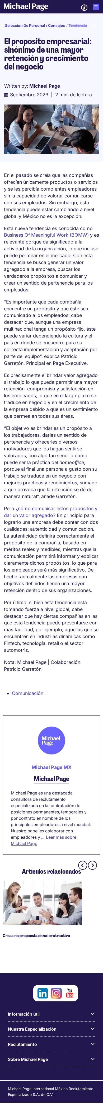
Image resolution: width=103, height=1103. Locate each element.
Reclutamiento (22, 1044)
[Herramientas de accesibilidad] (84, 7)
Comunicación (27, 693)
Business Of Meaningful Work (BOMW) (47, 235)
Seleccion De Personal (25, 25)
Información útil (24, 1014)
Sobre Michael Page (28, 1059)
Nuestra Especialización (32, 1029)
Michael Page (51, 779)
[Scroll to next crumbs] (93, 25)
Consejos (56, 25)
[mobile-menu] (96, 7)
